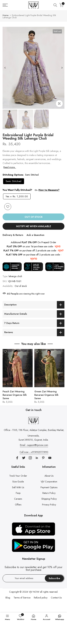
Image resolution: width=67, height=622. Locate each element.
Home (5, 15)
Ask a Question (35, 235)
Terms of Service (22, 597)
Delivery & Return (13, 235)
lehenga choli (15, 276)
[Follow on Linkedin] (36, 458)
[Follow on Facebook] (17, 458)
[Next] (61, 67)
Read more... (9, 167)
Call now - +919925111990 (34, 452)
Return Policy (48, 493)
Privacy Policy (49, 504)
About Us (48, 475)
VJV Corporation (49, 481)
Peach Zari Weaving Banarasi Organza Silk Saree (15, 395)
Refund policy (40, 597)
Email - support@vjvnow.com (34, 445)
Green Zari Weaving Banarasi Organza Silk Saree (46, 395)
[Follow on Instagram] (30, 458)
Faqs (18, 493)
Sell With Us (18, 487)
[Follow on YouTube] (49, 458)
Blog (7, 597)
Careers (18, 499)
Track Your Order (18, 475)
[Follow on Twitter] (23, 458)
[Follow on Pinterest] (43, 458)
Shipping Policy (49, 499)
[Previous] (5, 67)
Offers (18, 504)
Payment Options (49, 487)
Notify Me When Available (33, 226)
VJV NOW (34, 592)
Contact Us (56, 597)
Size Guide (18, 481)
